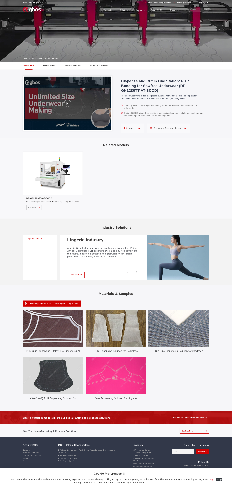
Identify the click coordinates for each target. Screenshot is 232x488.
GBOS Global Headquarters (74, 445)
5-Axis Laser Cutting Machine (143, 463)
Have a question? (184, 3)
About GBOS (156, 10)
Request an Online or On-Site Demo (189, 417)
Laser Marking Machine (141, 455)
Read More (74, 275)
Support (139, 10)
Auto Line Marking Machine (142, 466)
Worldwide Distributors (31, 453)
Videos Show (28, 65)
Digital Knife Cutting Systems (159, 3)
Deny (211, 480)
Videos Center (38, 58)
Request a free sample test (168, 128)
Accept (219, 480)
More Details (33, 207)
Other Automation (139, 461)
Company (26, 450)
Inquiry (132, 128)
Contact (173, 10)
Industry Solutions (73, 65)
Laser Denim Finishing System (144, 458)
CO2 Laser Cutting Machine (143, 453)
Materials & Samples (99, 65)
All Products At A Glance (141, 450)
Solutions (124, 10)
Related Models (50, 65)
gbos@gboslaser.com (72, 461)
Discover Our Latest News (32, 455)
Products (108, 10)
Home (25, 58)
